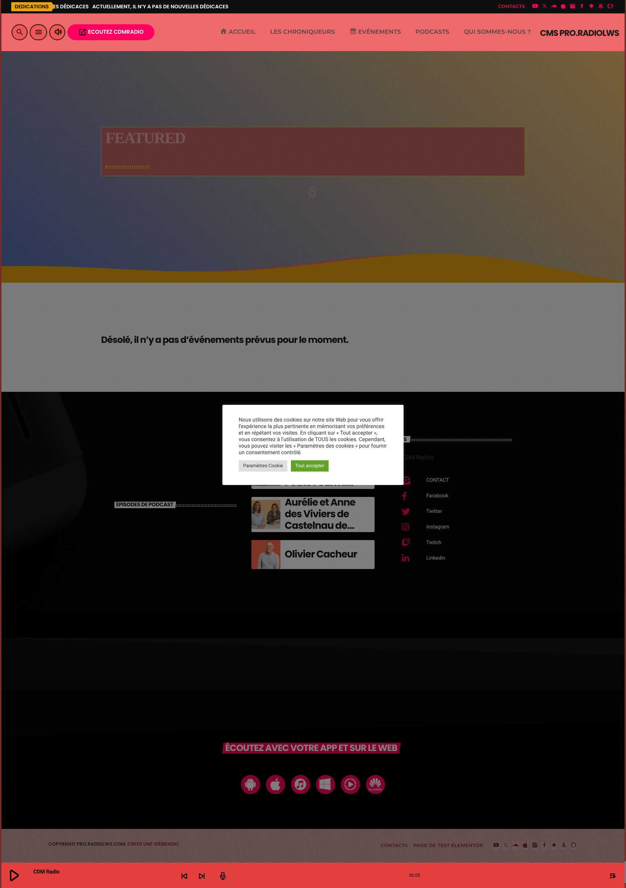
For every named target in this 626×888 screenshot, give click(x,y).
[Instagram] (573, 6)
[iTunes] (563, 6)
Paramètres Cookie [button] (263, 466)
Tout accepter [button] (309, 466)
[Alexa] (610, 6)
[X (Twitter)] (544, 6)
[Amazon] (601, 6)
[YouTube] (535, 6)
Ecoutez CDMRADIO (110, 32)
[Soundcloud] (554, 6)
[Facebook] (582, 6)
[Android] (591, 6)
